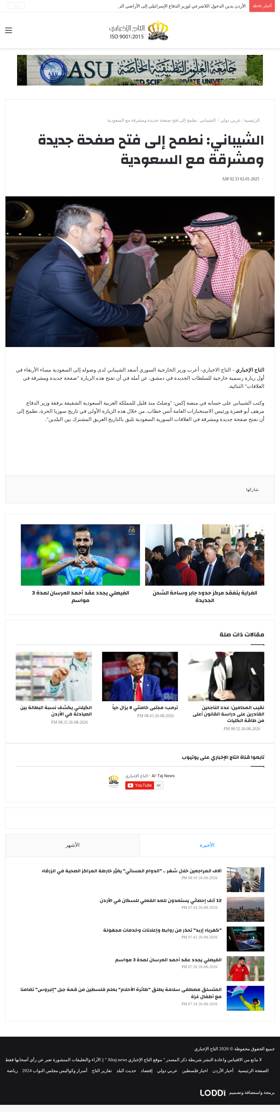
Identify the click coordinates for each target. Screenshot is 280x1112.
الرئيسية (252, 120)
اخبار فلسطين (195, 1070)
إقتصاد (147, 1070)
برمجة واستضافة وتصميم (251, 1092)
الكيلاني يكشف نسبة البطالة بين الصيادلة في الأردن (56, 711)
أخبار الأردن (223, 1070)
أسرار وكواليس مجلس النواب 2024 (54, 1070)
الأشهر (73, 845)
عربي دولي (230, 120)
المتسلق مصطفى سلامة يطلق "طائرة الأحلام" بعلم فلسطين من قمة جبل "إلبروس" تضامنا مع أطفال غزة (121, 993)
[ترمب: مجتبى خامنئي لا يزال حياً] (140, 676)
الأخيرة (207, 845)
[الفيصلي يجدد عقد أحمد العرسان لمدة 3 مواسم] (245, 968)
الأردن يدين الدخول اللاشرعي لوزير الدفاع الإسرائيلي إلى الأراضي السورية (177, 6)
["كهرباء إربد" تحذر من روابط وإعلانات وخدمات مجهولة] (245, 939)
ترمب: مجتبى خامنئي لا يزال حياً (145, 707)
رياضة (12, 1070)
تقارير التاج (102, 1070)
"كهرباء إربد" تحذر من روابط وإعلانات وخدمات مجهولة (162, 930)
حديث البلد (126, 1070)
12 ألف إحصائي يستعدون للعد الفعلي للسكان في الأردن (161, 900)
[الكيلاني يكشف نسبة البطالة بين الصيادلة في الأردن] (54, 676)
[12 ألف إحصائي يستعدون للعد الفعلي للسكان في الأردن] (245, 909)
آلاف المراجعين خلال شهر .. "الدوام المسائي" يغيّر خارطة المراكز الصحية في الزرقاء (132, 871)
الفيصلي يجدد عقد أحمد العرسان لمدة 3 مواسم (168, 960)
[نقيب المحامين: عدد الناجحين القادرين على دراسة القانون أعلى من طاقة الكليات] (226, 676)
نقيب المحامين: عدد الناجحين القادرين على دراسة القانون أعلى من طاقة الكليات (228, 714)
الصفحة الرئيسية (253, 1070)
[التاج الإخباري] (140, 30)
